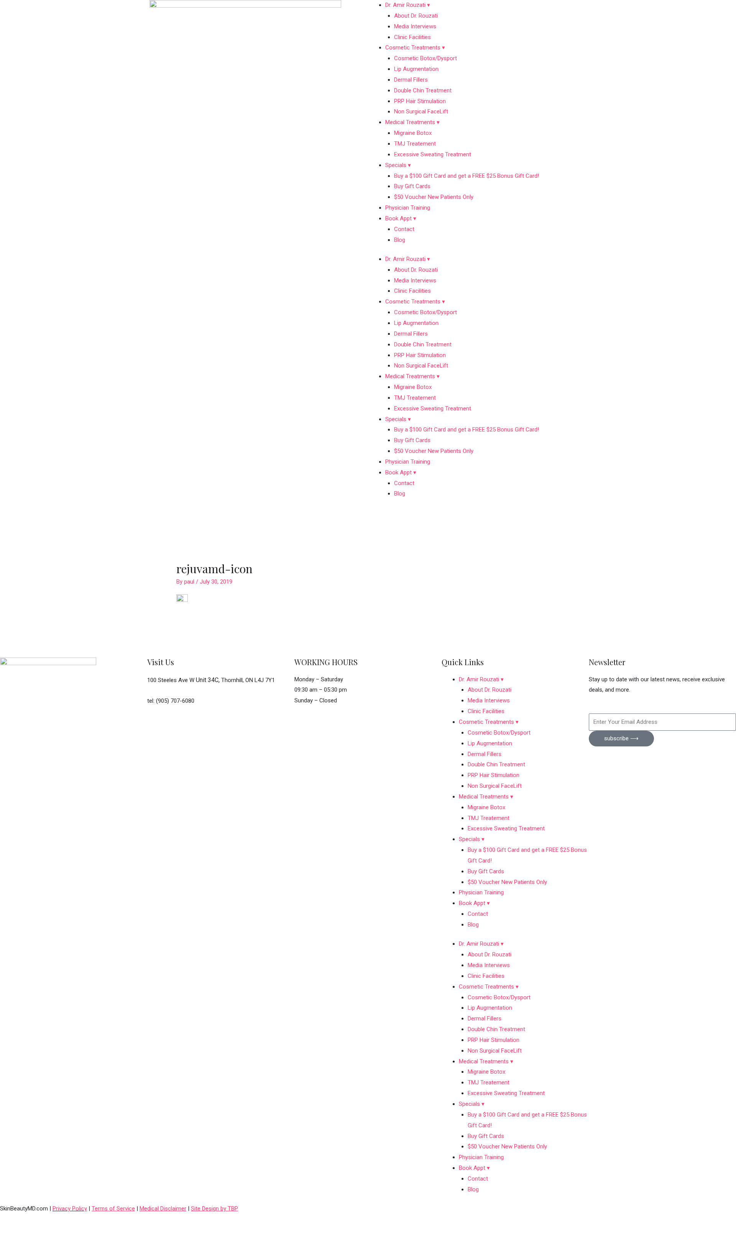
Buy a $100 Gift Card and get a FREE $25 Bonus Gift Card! (466, 175)
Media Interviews (415, 26)
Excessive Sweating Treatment (432, 154)
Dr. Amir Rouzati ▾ (407, 5)
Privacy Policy (70, 1208)
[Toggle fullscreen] (47, 1231)
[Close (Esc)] (112, 1231)
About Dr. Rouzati (416, 15)
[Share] (79, 1231)
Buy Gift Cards (412, 186)
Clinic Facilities (412, 37)
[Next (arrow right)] (47, 1243)
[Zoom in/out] (15, 1231)
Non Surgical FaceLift (421, 111)
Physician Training (407, 207)
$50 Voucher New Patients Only (433, 197)
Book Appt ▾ (400, 218)
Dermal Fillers (411, 79)
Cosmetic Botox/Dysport (425, 58)
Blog (399, 239)
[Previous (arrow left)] (15, 1243)
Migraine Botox (413, 133)
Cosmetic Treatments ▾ (415, 47)
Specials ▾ (398, 165)
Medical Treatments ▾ (412, 122)
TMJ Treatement (415, 143)
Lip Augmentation (416, 69)
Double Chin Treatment (423, 90)
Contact (404, 229)
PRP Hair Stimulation (420, 101)
